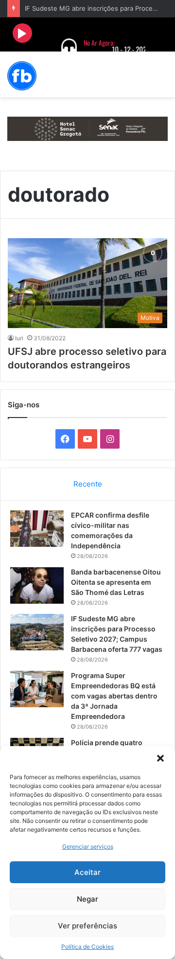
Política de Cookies (87, 946)
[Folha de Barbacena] (21, 75)
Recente (87, 483)
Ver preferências (87, 925)
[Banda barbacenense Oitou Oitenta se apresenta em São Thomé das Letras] (37, 585)
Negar (87, 899)
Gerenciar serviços (87, 846)
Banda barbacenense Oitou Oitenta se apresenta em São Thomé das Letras (116, 582)
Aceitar (87, 872)
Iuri (19, 338)
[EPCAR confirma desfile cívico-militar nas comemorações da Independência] (37, 528)
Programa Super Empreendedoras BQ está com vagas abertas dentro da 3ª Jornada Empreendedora (114, 695)
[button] (160, 758)
